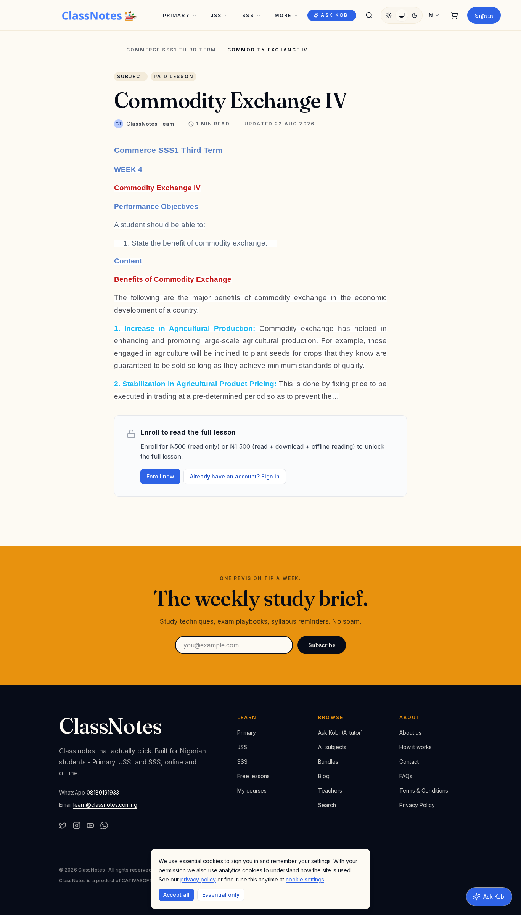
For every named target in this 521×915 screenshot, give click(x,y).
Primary (176, 15)
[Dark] (414, 15)
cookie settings (305, 879)
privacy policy (198, 879)
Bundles (328, 761)
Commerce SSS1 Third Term (171, 50)
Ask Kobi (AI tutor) (340, 732)
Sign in (484, 15)
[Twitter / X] (63, 825)
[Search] (369, 15)
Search (327, 805)
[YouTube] (90, 825)
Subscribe (321, 645)
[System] (402, 15)
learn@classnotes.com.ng (105, 804)
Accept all (176, 894)
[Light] (389, 15)
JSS (216, 15)
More (283, 15)
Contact (409, 761)
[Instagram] (76, 825)
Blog (324, 776)
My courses (252, 790)
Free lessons (253, 776)
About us (410, 732)
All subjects (332, 747)
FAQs (405, 776)
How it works (415, 747)
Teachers (330, 790)
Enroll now (160, 476)
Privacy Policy (417, 805)
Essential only (221, 894)
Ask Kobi (335, 15)
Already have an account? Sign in (235, 476)
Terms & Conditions (423, 790)
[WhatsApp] (104, 825)
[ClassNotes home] (99, 15)
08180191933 (103, 792)
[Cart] (454, 15)
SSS (248, 15)
